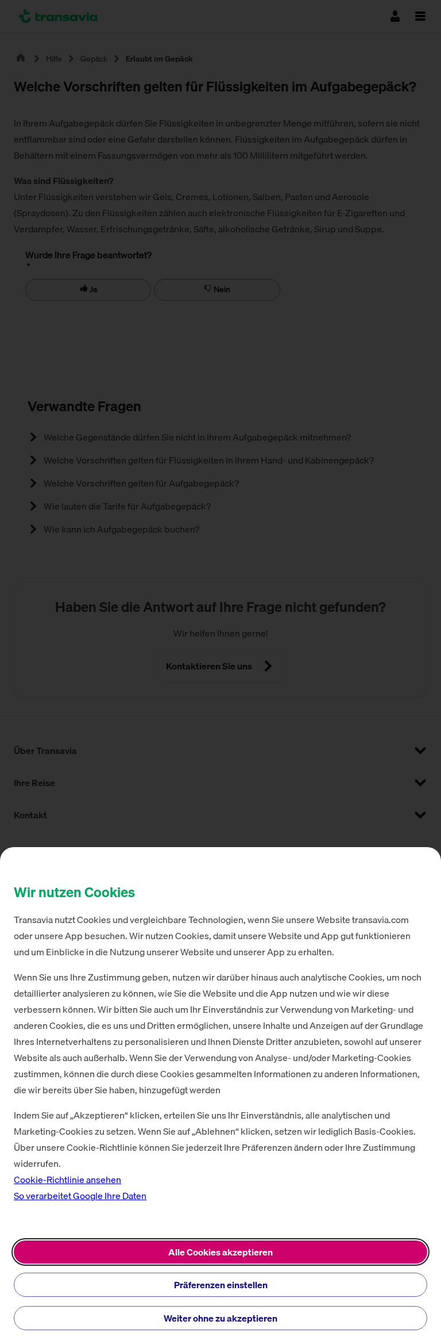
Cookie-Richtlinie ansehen (67, 1179)
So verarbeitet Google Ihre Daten (80, 1195)
